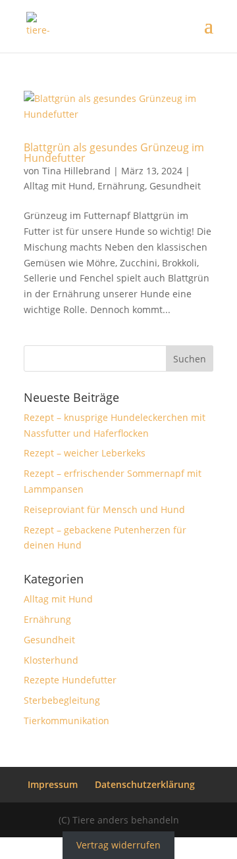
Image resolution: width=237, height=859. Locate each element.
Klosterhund (51, 660)
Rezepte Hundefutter (70, 680)
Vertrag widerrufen (118, 845)
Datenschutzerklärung (145, 784)
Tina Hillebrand (76, 170)
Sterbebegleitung (62, 700)
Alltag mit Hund (58, 186)
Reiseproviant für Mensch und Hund (104, 509)
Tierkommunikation (66, 720)
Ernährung (121, 186)
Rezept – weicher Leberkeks (84, 453)
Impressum (53, 784)
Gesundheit (175, 186)
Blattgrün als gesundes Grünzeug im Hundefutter (114, 152)
